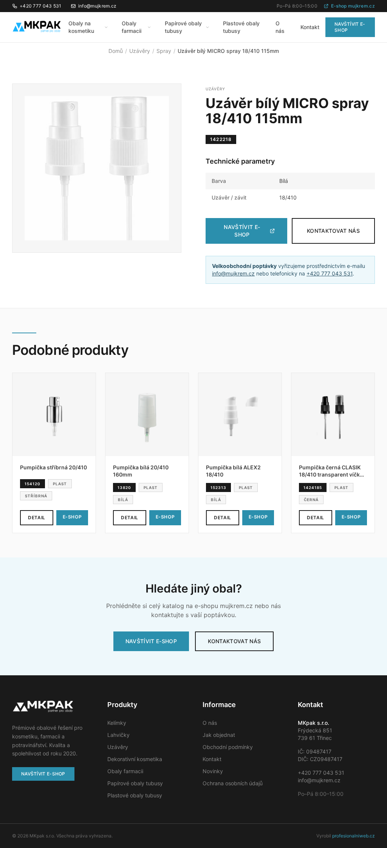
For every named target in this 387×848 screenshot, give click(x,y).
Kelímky (116, 723)
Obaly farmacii (131, 27)
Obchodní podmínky (228, 747)
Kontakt (309, 27)
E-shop (72, 517)
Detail (36, 517)
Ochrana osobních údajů (233, 783)
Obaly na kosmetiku (81, 27)
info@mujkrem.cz (97, 6)
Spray (163, 51)
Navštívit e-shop (349, 27)
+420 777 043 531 (41, 6)
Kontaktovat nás (333, 230)
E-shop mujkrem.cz (353, 6)
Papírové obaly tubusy (183, 27)
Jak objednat (219, 735)
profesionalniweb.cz (353, 836)
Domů (115, 51)
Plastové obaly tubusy (241, 27)
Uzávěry (139, 51)
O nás (280, 27)
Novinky (213, 771)
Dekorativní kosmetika (134, 759)
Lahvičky (118, 735)
